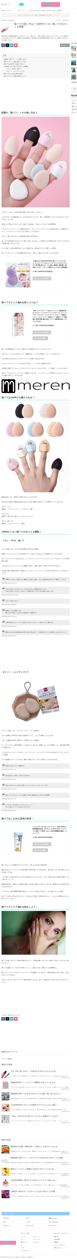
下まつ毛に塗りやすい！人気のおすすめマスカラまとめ (33, 1071)
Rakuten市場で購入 (42, 278)
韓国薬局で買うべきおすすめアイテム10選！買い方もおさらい (36, 1094)
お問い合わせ (57, 1247)
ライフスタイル (53, 1222)
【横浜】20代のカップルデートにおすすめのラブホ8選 (33, 1191)
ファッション (30, 1225)
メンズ (28, 1222)
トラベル (6, 1218)
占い (4, 1222)
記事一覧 (56, 1236)
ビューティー (21, 10)
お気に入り (65, 45)
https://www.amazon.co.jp (11, 595)
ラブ (27, 1218)
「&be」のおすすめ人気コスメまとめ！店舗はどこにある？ (35, 1116)
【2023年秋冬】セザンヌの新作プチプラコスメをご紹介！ (34, 1105)
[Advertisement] (36, 94)
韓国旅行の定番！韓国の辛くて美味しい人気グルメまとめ (34, 1147)
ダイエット (6, 1225)
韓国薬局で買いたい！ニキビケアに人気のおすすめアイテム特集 (37, 1158)
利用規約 (56, 1242)
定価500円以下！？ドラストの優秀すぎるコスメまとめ (33, 1082)
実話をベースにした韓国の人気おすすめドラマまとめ (32, 1169)
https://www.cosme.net (11, 583)
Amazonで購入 (41, 338)
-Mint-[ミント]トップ (7, 10)
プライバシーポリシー (60, 1245)
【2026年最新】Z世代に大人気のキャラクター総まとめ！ (34, 1180)
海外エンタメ (53, 1218)
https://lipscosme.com (10, 769)
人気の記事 (57, 1239)
